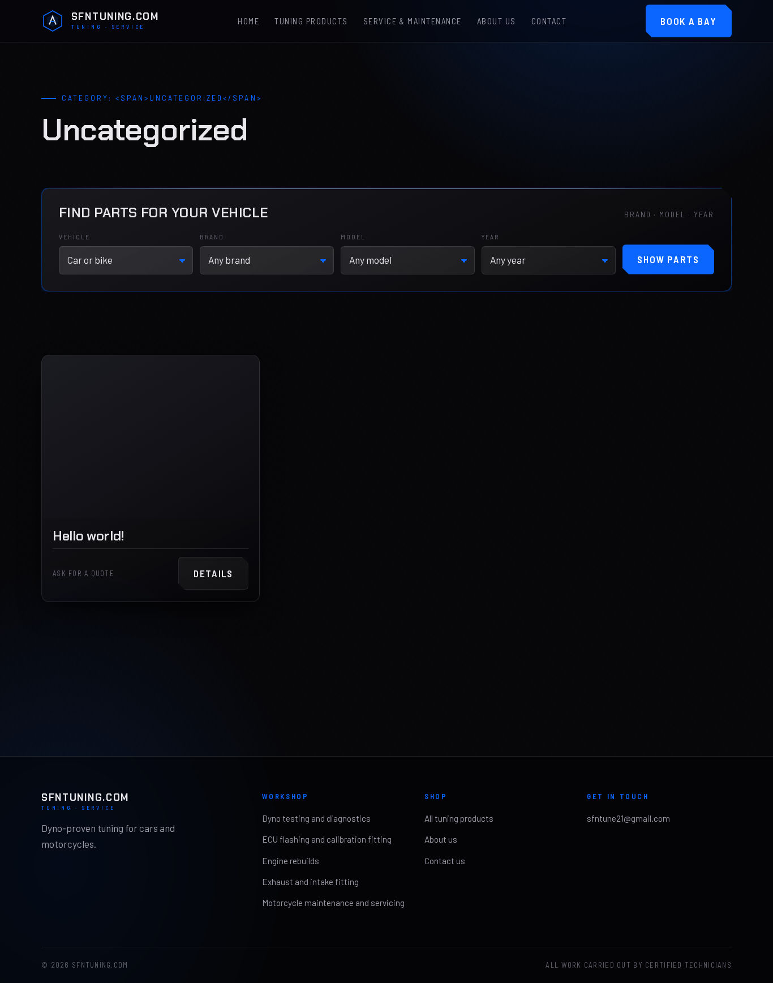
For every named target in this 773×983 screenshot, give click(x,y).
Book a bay (688, 21)
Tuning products (310, 21)
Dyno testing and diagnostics (316, 818)
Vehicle (75, 237)
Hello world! (88, 535)
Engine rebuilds (290, 861)
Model (353, 237)
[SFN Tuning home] (52, 21)
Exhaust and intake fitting (310, 882)
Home (248, 21)
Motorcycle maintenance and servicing (333, 903)
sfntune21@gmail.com (628, 818)
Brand (212, 237)
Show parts (668, 259)
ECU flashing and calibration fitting (327, 839)
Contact (548, 21)
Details (213, 573)
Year (491, 237)
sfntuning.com (115, 21)
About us (496, 21)
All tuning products (458, 818)
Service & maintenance (412, 21)
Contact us (444, 861)
